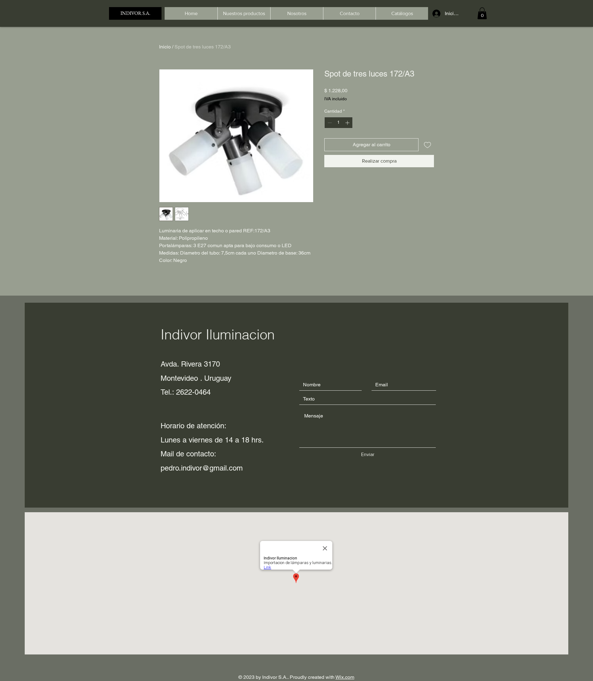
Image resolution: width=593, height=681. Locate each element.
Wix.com (344, 677)
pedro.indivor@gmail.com (202, 468)
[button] (482, 13)
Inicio (165, 47)
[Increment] (348, 122)
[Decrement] (329, 122)
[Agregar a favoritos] (427, 144)
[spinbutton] (338, 122)
